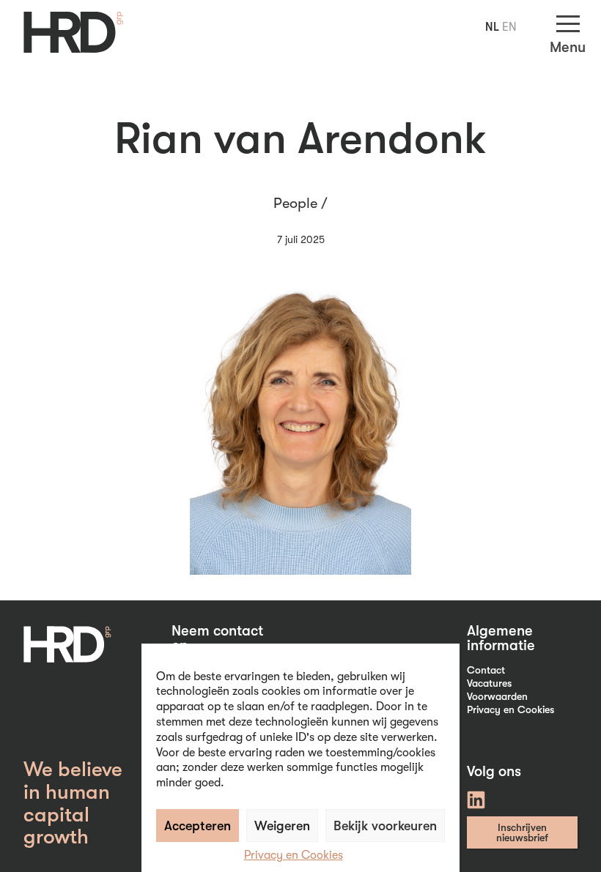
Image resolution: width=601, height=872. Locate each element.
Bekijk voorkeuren (385, 826)
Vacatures (489, 683)
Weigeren (282, 826)
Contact (486, 670)
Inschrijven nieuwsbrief (522, 832)
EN (509, 27)
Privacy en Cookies (293, 855)
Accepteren (197, 826)
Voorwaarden (497, 696)
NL (492, 27)
